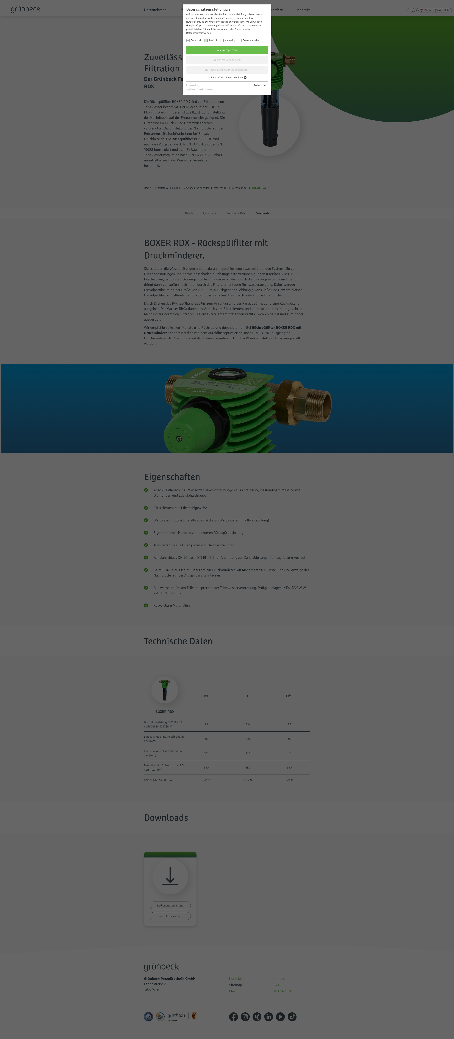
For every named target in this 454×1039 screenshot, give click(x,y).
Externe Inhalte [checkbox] (250, 40)
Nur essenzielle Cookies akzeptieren (227, 69)
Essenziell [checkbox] (196, 40)
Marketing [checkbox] (230, 40)
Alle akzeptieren (227, 50)
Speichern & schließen (227, 59)
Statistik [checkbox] (213, 40)
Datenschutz (261, 85)
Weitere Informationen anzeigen (225, 77)
